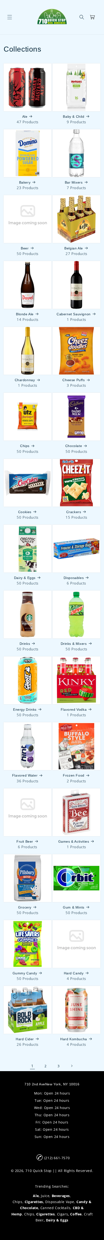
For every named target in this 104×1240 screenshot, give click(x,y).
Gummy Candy (25, 973)
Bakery (25, 182)
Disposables (74, 578)
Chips (25, 446)
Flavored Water (24, 775)
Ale (25, 116)
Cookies (24, 512)
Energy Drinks (25, 709)
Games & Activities (73, 841)
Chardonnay (25, 380)
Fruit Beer (24, 841)
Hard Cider (25, 1039)
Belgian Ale (73, 248)
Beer (25, 248)
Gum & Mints (73, 907)
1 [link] (32, 1065)
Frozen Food (73, 775)
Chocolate (73, 446)
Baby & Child (73, 116)
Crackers (73, 512)
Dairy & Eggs (25, 578)
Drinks (25, 644)
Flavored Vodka (74, 709)
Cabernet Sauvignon (74, 314)
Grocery (24, 907)
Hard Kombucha (73, 1039)
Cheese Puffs (73, 380)
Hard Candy (74, 973)
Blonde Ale (25, 314)
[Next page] (71, 1066)
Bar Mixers (74, 182)
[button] (9, 17)
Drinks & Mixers (74, 644)
